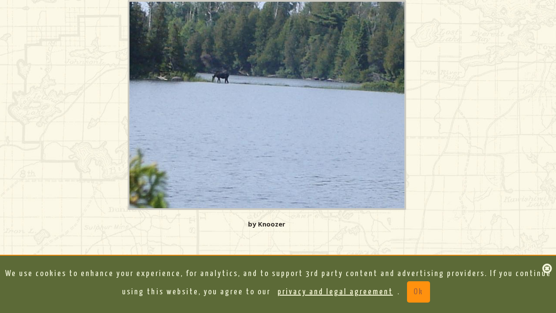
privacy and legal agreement (335, 292)
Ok (419, 292)
